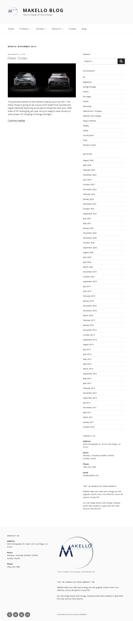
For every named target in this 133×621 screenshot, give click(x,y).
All (84, 77)
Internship (87, 106)
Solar (85, 140)
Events (86, 91)
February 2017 (89, 320)
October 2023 (89, 184)
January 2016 (88, 325)
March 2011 (88, 417)
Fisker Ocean (17, 58)
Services (40, 28)
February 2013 (89, 388)
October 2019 (89, 276)
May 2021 (87, 223)
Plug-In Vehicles (89, 121)
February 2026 (89, 170)
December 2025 (90, 175)
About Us (56, 28)
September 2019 (90, 281)
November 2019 (90, 271)
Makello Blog (43, 10)
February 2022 (89, 194)
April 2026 (87, 165)
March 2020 (88, 267)
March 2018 (88, 315)
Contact (72, 28)
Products (24, 28)
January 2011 (88, 422)
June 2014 (87, 354)
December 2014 (90, 330)
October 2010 (89, 427)
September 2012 (90, 398)
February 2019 (89, 296)
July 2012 (87, 402)
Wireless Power (89, 145)
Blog (84, 28)
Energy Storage (89, 87)
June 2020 (87, 257)
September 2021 (90, 213)
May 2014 (87, 359)
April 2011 (87, 412)
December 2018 (90, 305)
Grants (86, 101)
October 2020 (89, 242)
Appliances (87, 82)
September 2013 (90, 373)
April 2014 (87, 364)
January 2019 (88, 301)
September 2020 (90, 247)
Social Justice (88, 135)
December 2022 (90, 189)
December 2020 (90, 233)
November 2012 (90, 393)
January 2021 (88, 228)
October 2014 (89, 335)
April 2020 (87, 262)
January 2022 (88, 199)
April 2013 (87, 383)
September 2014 (90, 339)
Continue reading (16, 120)
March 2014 (88, 368)
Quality (86, 125)
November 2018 (90, 310)
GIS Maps (87, 96)
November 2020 (90, 238)
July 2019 (87, 286)
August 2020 (88, 252)
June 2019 (87, 291)
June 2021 (87, 218)
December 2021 (90, 204)
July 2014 (87, 349)
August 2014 (88, 344)
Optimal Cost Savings (92, 116)
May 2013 (87, 378)
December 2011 (90, 407)
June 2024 (87, 179)
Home (11, 28)
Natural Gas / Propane (92, 111)
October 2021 (89, 208)
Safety (85, 130)
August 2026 (88, 160)
